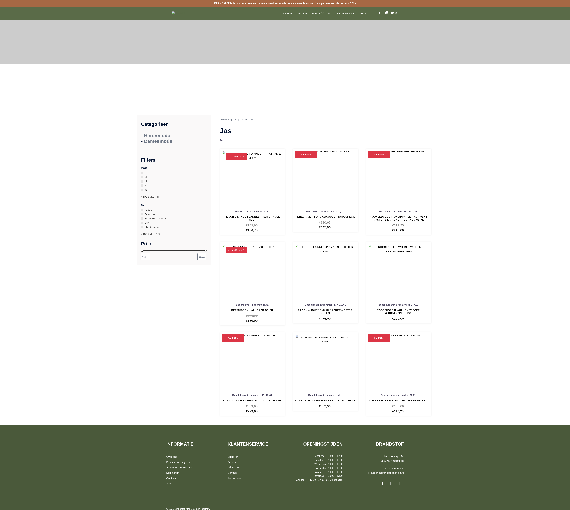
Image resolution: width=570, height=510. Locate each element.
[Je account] (380, 13)
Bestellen (233, 456)
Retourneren (235, 478)
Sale (330, 13)
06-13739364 (395, 468)
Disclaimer (172, 472)
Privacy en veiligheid (178, 462)
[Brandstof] (178, 13)
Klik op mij (393, 13)
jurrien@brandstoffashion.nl (387, 472)
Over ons (171, 456)
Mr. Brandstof (345, 13)
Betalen (232, 462)
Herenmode (157, 135)
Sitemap (171, 483)
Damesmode (158, 141)
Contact (364, 13)
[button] (396, 13)
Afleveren (233, 467)
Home (223, 119)
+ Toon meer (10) (150, 234)
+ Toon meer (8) (150, 197)
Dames (300, 13)
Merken (315, 13)
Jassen (244, 119)
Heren (285, 13)
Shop (229, 119)
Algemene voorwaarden (180, 467)
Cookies (171, 478)
